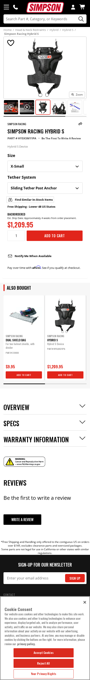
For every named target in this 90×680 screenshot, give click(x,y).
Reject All (43, 663)
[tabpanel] (23, 337)
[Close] (85, 602)
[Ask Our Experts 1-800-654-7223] (15, 7)
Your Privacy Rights (43, 674)
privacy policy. (26, 644)
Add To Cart (54, 235)
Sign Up (74, 578)
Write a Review (22, 519)
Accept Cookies (44, 652)
